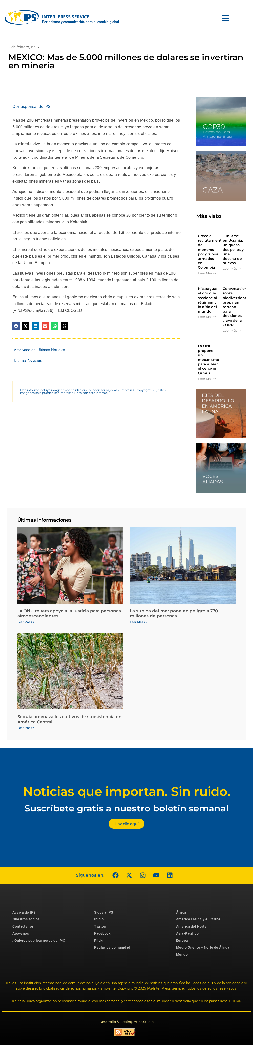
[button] (16, 326)
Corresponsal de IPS (31, 106)
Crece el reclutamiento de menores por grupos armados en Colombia (211, 252)
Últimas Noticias (51, 350)
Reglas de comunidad (112, 947)
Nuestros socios (26, 919)
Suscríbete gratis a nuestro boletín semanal (126, 808)
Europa (182, 940)
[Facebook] (115, 875)
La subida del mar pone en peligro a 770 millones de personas (174, 613)
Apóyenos (20, 933)
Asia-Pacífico (187, 933)
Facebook (102, 933)
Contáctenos (23, 926)
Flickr (99, 940)
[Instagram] (142, 875)
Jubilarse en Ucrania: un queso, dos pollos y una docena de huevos (233, 249)
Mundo (182, 954)
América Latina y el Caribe (198, 919)
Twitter (100, 926)
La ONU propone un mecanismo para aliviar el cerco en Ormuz (208, 359)
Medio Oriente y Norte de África (203, 947)
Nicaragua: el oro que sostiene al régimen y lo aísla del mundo (207, 300)
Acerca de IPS (24, 912)
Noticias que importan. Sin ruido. (126, 791)
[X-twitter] (129, 875)
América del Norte (191, 926)
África (181, 912)
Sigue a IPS (103, 912)
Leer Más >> (207, 273)
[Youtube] (156, 875)
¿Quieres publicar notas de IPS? (39, 940)
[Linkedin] (170, 875)
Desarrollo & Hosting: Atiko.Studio (126, 1022)
